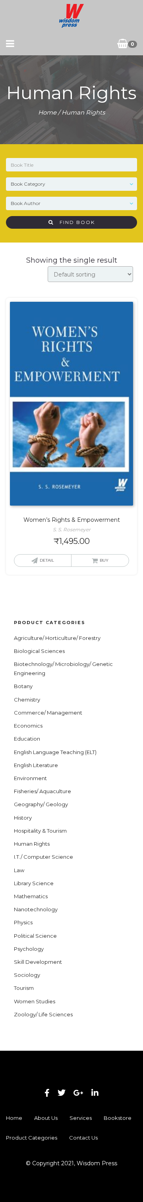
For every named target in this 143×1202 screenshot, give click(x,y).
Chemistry (27, 699)
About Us (46, 1118)
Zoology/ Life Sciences (43, 1014)
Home (47, 112)
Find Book (74, 222)
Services (81, 1118)
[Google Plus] (78, 1093)
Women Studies (34, 1001)
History (23, 818)
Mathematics (31, 896)
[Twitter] (62, 1093)
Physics (23, 922)
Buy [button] (104, 560)
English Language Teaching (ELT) (55, 752)
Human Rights (32, 844)
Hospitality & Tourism (40, 831)
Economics (28, 725)
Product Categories (31, 1137)
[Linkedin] (95, 1093)
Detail (47, 560)
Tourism (24, 988)
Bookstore (117, 1118)
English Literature (36, 765)
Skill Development (38, 962)
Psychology (29, 949)
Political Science (35, 936)
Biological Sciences (39, 651)
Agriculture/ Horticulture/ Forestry (57, 638)
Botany (23, 686)
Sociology (27, 975)
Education (27, 738)
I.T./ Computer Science (43, 857)
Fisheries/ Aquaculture (42, 791)
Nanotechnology (36, 909)
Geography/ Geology (41, 804)
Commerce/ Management (48, 712)
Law (19, 870)
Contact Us (83, 1137)
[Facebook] (47, 1093)
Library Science (34, 883)
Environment (30, 778)
